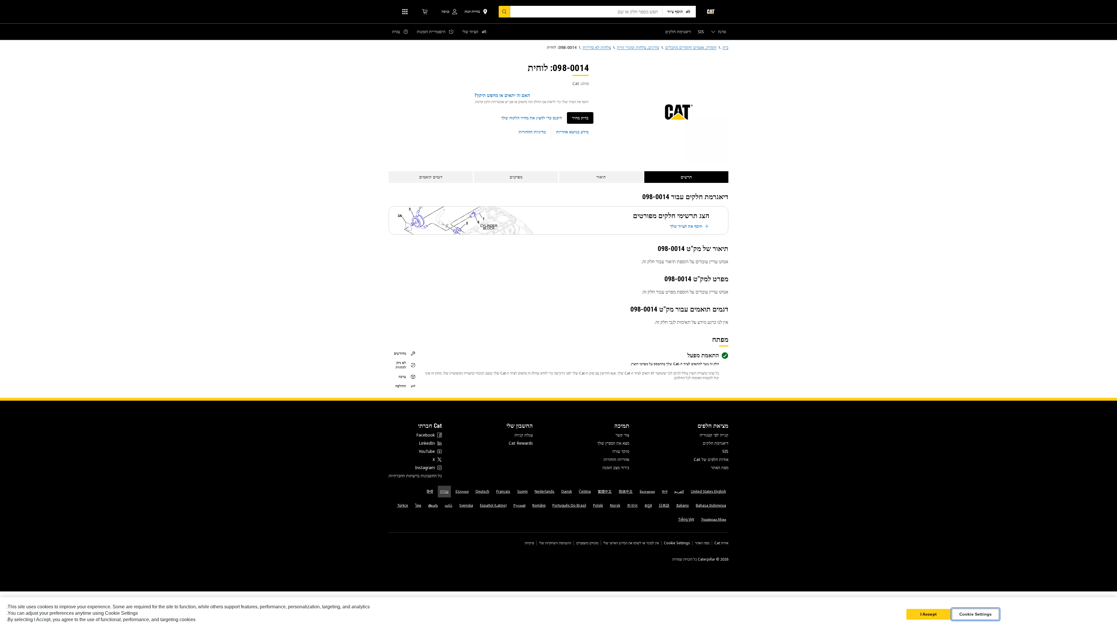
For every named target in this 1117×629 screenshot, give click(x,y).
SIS (725, 451)
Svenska (466, 505)
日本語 (664, 505)
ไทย (418, 505)
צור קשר (622, 435)
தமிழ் (448, 505)
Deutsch (482, 491)
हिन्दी (430, 491)
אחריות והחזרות (616, 459)
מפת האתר (719, 467)
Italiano (682, 505)
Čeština (585, 491)
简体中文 (626, 491)
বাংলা (664, 491)
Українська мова (713, 519)
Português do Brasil (569, 505)
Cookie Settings (677, 543)
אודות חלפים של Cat (711, 459)
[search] (504, 11)
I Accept (928, 614)
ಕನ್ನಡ (648, 505)
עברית (444, 491)
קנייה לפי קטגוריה (714, 435)
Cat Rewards (521, 443)
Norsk (615, 505)
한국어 (632, 505)
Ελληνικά (462, 491)
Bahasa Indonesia (711, 505)
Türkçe (402, 505)
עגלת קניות (524, 435)
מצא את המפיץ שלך (613, 443)
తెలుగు (433, 505)
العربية (679, 491)
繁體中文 (605, 491)
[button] (531, 118)
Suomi (522, 491)
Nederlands (544, 491)
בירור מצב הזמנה (615, 467)
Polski (598, 505)
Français (503, 491)
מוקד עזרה (620, 451)
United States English (708, 491)
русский (519, 505)
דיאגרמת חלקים (715, 443)
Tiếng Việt (686, 519)
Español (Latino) (493, 505)
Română (538, 505)
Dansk (566, 491)
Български (647, 491)
